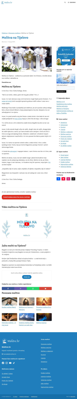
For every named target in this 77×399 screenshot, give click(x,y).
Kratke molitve (65, 162)
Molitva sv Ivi (61, 102)
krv (49, 162)
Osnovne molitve (14, 33)
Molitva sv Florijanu (63, 108)
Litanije (63, 129)
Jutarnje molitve (46, 376)
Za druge (63, 143)
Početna (4, 33)
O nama (15, 396)
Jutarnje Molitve (66, 160)
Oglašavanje (34, 396)
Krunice (63, 127)
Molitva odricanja (62, 106)
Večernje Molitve (66, 167)
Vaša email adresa (62, 85)
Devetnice (64, 123)
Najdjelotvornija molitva (64, 104)
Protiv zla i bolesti (66, 139)
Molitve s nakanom (67, 132)
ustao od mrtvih (7, 101)
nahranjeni (13, 151)
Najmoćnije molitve (67, 164)
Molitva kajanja (41, 323)
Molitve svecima (66, 134)
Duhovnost (64, 125)
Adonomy (72, 396)
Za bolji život (65, 141)
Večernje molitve (46, 380)
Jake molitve (64, 157)
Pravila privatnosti (24, 396)
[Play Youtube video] (27, 224)
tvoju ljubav (18, 119)
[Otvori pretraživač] (65, 2)
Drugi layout (64, 155)
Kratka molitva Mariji (9, 307)
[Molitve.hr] (6, 2)
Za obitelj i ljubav (66, 146)
